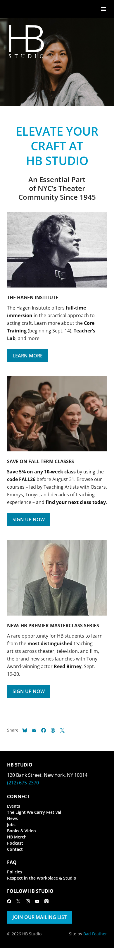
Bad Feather (95, 934)
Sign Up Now (29, 519)
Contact (15, 849)
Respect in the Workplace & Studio (41, 878)
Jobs (11, 824)
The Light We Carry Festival (34, 812)
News (12, 818)
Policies (14, 872)
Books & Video (21, 830)
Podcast (15, 843)
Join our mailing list (40, 917)
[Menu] (103, 9)
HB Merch (17, 837)
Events (13, 806)
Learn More (28, 355)
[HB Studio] (13, 9)
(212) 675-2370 (23, 782)
